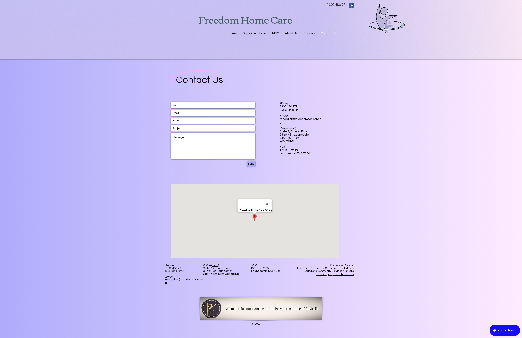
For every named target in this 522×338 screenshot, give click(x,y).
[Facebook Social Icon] (351, 5)
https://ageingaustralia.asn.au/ (335, 274)
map (215, 265)
